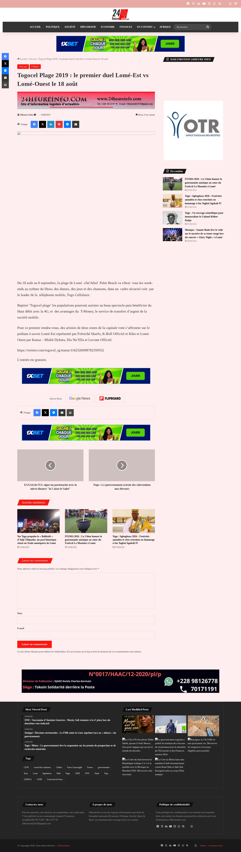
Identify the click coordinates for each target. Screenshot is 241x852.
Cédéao (59, 767)
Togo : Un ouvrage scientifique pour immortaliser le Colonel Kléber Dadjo (204, 217)
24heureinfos (63, 845)
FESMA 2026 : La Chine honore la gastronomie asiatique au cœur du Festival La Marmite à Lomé (83, 539)
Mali (59, 773)
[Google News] (79, 398)
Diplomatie (88, 27)
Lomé (35, 773)
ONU (87, 773)
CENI (26, 767)
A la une (33, 59)
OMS (77, 773)
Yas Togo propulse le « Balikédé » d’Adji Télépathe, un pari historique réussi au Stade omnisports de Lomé (36, 539)
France (90, 767)
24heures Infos (26, 115)
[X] (162, 826)
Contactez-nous (215, 845)
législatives (47, 773)
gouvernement (104, 767)
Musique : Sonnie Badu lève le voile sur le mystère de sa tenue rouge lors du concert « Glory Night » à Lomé (204, 234)
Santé (97, 773)
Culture (35, 66)
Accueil (35, 27)
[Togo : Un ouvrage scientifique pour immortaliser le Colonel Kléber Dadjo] (172, 217)
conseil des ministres (42, 767)
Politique (53, 27)
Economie (108, 27)
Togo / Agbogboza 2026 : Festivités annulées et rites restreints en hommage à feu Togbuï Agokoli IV (134, 539)
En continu (145, 27)
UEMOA (28, 779)
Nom (19, 613)
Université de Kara (55, 779)
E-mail (20, 628)
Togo (106, 773)
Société (70, 27)
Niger (67, 773)
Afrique (165, 27)
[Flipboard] (110, 398)
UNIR (39, 779)
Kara (26, 773)
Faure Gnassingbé (74, 767)
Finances (126, 27)
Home (203, 845)
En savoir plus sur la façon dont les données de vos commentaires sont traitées (104, 651)
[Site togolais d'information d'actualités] (120, 14)
